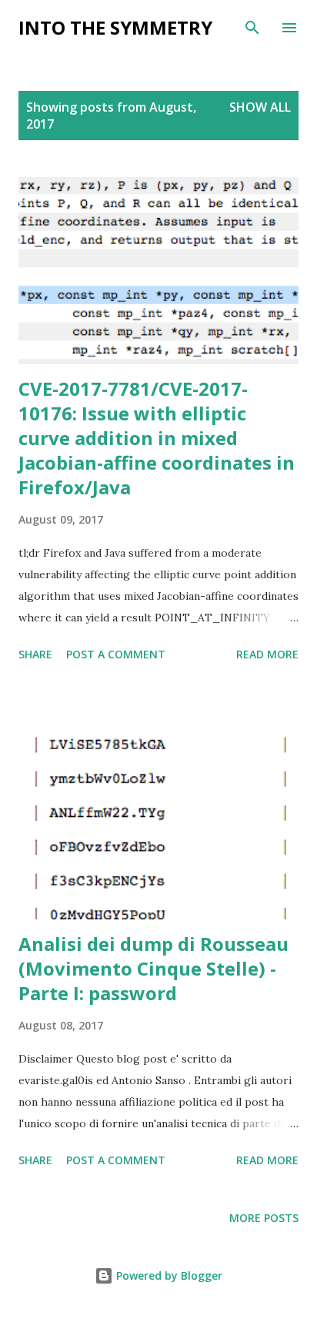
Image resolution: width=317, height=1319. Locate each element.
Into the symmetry (115, 27)
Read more (267, 654)
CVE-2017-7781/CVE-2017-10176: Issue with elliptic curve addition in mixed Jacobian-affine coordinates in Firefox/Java (156, 438)
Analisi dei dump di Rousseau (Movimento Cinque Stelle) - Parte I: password (153, 968)
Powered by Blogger (167, 1275)
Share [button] (35, 654)
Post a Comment (115, 654)
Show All (260, 107)
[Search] (252, 27)
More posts (264, 1217)
